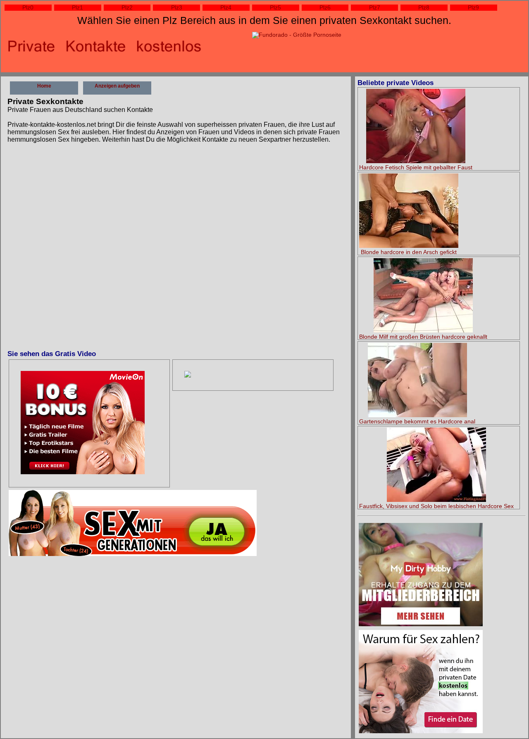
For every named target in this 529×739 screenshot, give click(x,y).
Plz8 (423, 8)
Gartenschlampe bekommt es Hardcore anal (417, 421)
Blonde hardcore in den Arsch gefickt (409, 252)
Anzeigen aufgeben (117, 86)
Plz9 (473, 8)
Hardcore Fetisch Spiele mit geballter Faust (415, 167)
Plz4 (225, 8)
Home (44, 86)
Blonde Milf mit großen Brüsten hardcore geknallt (423, 337)
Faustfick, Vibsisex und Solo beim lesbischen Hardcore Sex (436, 506)
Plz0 (27, 8)
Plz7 (374, 8)
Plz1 (77, 8)
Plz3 (176, 8)
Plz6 (325, 8)
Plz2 (127, 8)
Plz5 (275, 8)
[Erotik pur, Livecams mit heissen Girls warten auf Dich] (83, 423)
